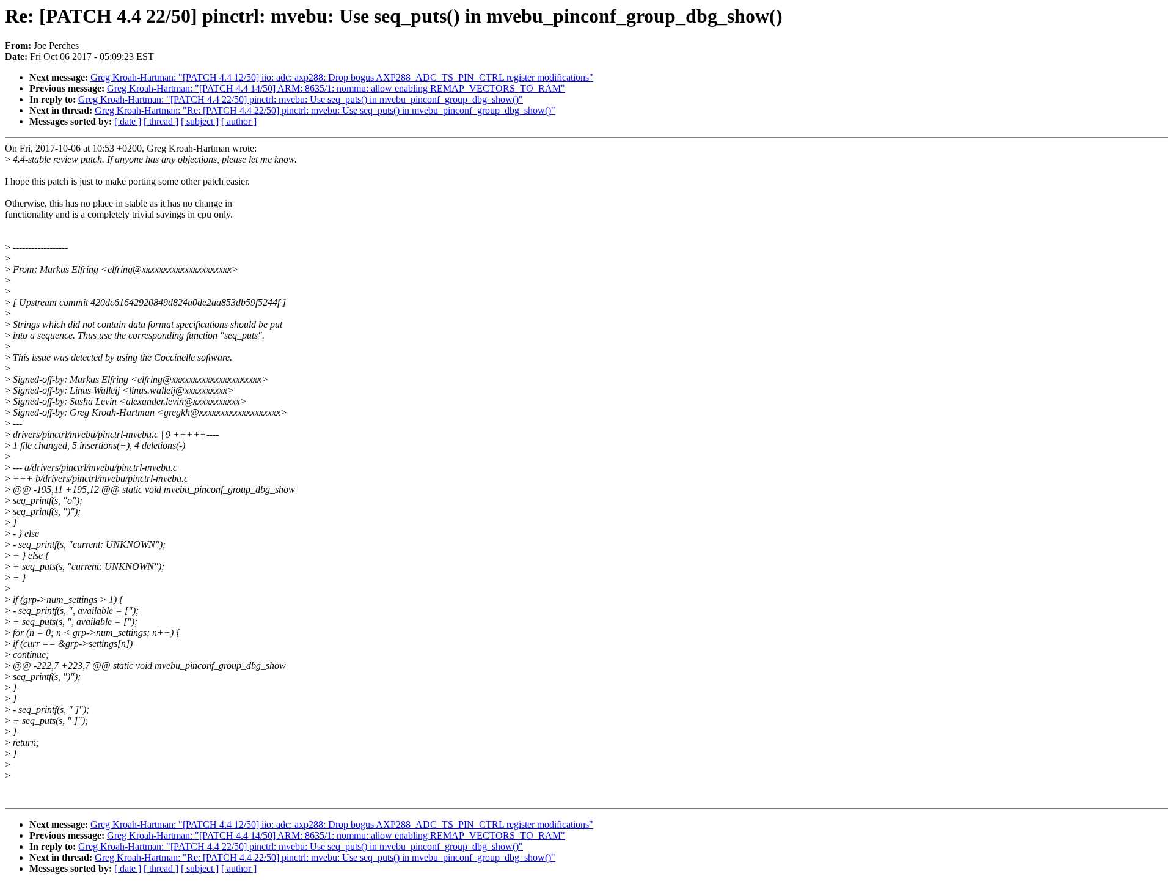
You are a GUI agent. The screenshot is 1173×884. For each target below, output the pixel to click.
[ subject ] (200, 121)
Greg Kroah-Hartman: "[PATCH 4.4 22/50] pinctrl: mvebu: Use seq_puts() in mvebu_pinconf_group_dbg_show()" (300, 99)
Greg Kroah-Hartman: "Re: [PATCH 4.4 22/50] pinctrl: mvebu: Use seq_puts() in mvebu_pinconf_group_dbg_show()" (325, 110)
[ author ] (239, 121)
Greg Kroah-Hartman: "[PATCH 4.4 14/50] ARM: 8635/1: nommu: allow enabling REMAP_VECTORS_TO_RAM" (336, 88)
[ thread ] (161, 121)
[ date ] (127, 121)
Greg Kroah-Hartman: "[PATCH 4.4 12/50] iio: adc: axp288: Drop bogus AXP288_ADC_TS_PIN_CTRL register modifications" (341, 77)
